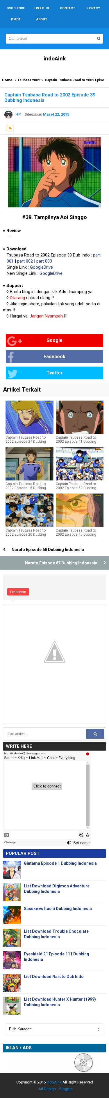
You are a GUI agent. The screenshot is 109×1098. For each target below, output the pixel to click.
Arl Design (47, 1089)
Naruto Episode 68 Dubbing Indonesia (48, 549)
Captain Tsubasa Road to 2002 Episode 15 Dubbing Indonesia (26, 488)
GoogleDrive (41, 267)
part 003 (44, 261)
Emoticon (18, 592)
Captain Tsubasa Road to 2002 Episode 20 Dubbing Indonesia (26, 534)
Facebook (54, 356)
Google (54, 340)
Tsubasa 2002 (28, 80)
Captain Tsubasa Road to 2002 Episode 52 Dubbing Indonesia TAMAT (76, 488)
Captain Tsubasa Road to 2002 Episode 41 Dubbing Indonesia (76, 441)
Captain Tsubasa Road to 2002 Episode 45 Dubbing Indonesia (76, 534)
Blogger (66, 1089)
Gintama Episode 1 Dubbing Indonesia (60, 863)
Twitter (55, 373)
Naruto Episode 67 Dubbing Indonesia (61, 563)
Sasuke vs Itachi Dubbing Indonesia (58, 908)
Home (7, 80)
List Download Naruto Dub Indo (54, 976)
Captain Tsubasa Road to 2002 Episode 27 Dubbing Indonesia (26, 441)
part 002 (25, 261)
